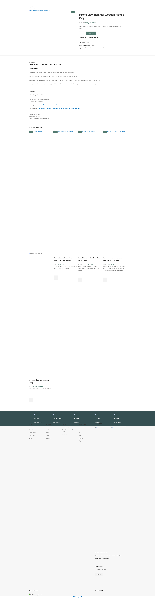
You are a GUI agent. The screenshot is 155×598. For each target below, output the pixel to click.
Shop (80, 433)
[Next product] (84, 11)
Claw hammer (86, 48)
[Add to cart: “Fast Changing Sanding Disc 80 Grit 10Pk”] (80, 280)
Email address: (99, 566)
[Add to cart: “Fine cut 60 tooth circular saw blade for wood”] (105, 280)
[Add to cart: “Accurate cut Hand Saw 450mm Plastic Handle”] (56, 277)
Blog (80, 441)
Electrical (48, 430)
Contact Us (31, 435)
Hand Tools (91, 45)
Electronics (48, 427)
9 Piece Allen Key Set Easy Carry (39, 381)
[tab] (53, 57)
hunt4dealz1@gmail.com (102, 559)
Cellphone (48, 438)
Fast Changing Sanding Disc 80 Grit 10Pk (89, 259)
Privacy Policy (65, 427)
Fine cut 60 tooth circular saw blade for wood (113, 259)
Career (30, 438)
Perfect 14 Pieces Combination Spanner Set (51, 105)
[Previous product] (80, 11)
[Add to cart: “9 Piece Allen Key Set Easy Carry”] (31, 400)
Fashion (47, 433)
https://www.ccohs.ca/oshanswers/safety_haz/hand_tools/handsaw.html (59, 109)
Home (30, 427)
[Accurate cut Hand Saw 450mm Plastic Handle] (65, 192)
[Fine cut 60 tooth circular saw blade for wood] (114, 192)
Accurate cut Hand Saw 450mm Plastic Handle (63, 259)
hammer (92, 48)
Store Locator (32, 433)
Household (48, 435)
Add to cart (91, 33)
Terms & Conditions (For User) (68, 430)
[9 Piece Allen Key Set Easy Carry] (40, 192)
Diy (87, 45)
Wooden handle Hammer (102, 48)
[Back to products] (82, 11)
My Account (82, 427)
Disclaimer (64, 434)
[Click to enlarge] (32, 9)
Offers (80, 430)
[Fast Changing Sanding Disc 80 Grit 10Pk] (89, 192)
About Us (31, 430)
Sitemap (81, 438)
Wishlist (80, 435)
